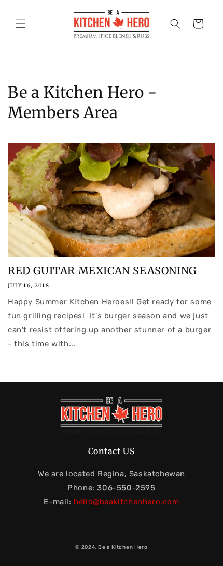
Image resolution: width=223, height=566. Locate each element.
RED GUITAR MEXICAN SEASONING (102, 270)
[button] (20, 23)
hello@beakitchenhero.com (126, 501)
